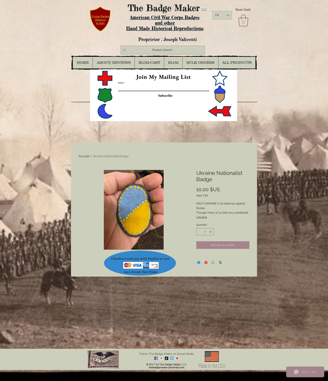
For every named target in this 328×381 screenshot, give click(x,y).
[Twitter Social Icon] (171, 358)
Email (120, 82)
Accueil (84, 156)
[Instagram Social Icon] (161, 358)
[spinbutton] (205, 231)
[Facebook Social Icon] (156, 358)
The (135, 8)
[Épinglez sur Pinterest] (206, 262)
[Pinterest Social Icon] (177, 358)
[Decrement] (199, 231)
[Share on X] (220, 262)
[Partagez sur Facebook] (198, 262)
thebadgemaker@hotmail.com (166, 367)
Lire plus (201, 217)
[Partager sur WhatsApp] (213, 262)
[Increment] (210, 231)
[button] (243, 20)
